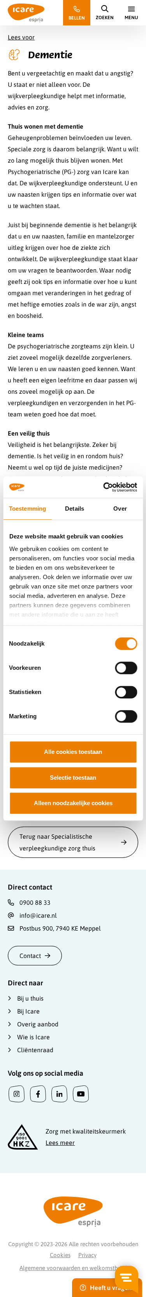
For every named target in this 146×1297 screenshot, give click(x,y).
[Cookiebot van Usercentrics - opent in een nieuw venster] (104, 487)
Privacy (87, 1255)
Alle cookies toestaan (73, 751)
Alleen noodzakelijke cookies (73, 803)
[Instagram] (16, 1094)
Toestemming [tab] (27, 508)
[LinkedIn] (59, 1094)
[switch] (126, 668)
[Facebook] (38, 1094)
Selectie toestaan (73, 777)
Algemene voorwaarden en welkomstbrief (73, 1268)
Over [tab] (120, 508)
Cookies (60, 1255)
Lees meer (60, 1142)
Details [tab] (74, 508)
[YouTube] (81, 1094)
